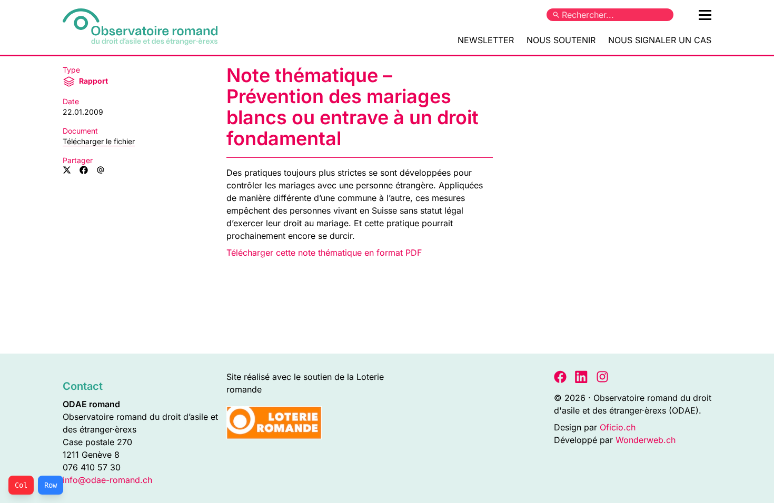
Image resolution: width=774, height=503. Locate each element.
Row (50, 485)
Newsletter (486, 40)
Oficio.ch (618, 427)
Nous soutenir (561, 40)
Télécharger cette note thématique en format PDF (324, 252)
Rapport (92, 80)
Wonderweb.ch (646, 440)
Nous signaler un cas (659, 40)
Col (21, 485)
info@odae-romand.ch (107, 480)
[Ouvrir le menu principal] (705, 14)
